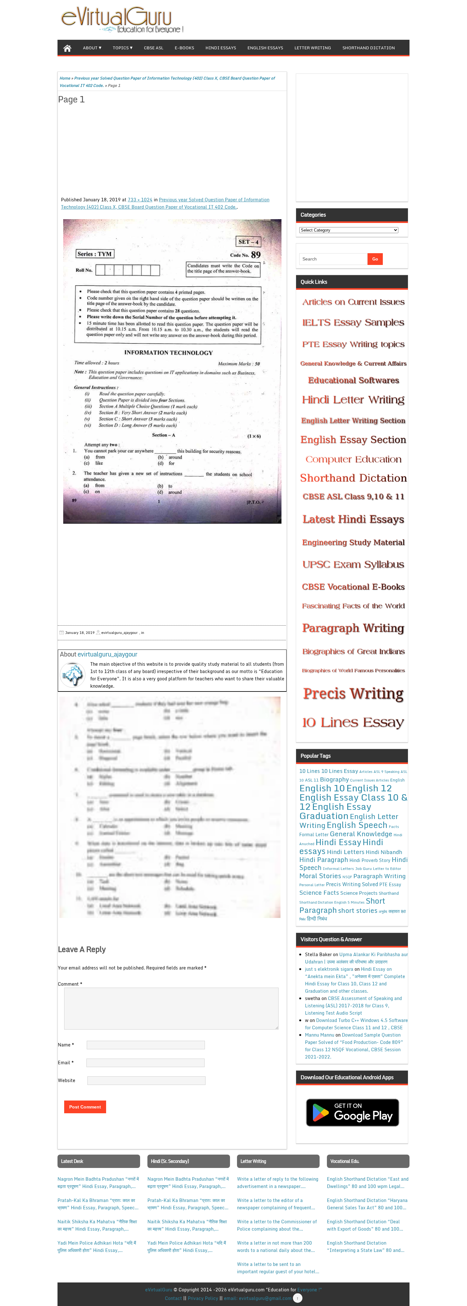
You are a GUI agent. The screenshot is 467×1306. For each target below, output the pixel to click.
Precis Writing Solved (352, 884)
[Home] (67, 47)
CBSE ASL (153, 47)
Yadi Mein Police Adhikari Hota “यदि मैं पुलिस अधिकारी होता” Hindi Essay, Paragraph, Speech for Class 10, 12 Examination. (97, 1246)
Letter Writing (312, 47)
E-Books (184, 47)
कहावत (394, 911)
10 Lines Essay (339, 770)
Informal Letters (338, 868)
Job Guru (363, 868)
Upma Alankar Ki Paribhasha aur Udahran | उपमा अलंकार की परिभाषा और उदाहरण (356, 958)
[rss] (394, 19)
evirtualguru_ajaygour (107, 654)
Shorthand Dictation (368, 47)
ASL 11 (312, 779)
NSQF (347, 877)
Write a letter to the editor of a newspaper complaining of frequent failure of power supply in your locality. (274, 1204)
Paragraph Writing (379, 876)
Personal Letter (312, 885)
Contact (173, 1298)
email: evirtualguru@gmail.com (258, 1298)
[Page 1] (172, 371)
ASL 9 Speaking (386, 772)
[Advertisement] (172, 151)
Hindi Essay (338, 842)
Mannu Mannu (319, 1035)
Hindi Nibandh (384, 851)
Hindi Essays (221, 47)
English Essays (265, 47)
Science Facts (319, 892)
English (397, 780)
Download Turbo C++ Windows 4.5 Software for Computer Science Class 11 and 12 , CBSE (356, 1024)
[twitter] (384, 19)
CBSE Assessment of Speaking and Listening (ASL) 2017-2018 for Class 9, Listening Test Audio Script (353, 1006)
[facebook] (374, 19)
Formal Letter (313, 834)
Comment (70, 984)
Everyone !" (309, 1289)
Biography (334, 779)
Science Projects (358, 893)
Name (66, 1044)
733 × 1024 (140, 199)
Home (64, 78)
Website (66, 1080)
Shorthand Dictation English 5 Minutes (331, 902)
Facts (394, 826)
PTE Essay (390, 884)
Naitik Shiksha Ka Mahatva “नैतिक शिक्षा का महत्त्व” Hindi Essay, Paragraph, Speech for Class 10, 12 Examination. (97, 1225)
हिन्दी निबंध (317, 918)
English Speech (357, 824)
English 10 (322, 787)
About (90, 47)
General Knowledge (361, 833)
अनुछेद (383, 911)
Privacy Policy (203, 1298)
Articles (365, 772)
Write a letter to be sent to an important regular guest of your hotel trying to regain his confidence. (276, 1268)
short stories (357, 910)
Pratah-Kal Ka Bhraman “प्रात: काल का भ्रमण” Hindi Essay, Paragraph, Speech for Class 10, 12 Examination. (97, 1204)
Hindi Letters (345, 852)
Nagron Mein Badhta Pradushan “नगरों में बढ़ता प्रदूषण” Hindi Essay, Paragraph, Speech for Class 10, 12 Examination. (98, 1182)
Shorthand (389, 893)
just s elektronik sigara (329, 969)
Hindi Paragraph (323, 859)
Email (66, 1062)
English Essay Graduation (335, 811)
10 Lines (309, 771)
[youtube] (404, 19)
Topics (121, 47)
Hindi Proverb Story (369, 860)
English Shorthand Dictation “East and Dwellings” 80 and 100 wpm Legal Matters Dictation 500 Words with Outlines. (368, 1182)
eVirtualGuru (158, 1289)
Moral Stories (320, 875)
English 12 (369, 787)
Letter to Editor (387, 868)
